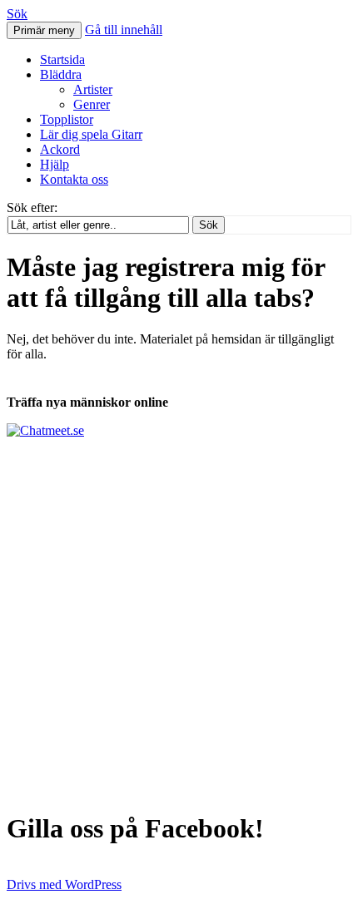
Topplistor (66, 119)
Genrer (91, 104)
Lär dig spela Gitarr (91, 134)
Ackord (60, 149)
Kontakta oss (74, 179)
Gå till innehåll (123, 29)
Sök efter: (32, 207)
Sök (17, 14)
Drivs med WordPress (64, 884)
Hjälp (54, 164)
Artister (92, 89)
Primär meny (44, 30)
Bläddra (61, 74)
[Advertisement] (179, 617)
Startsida (62, 59)
